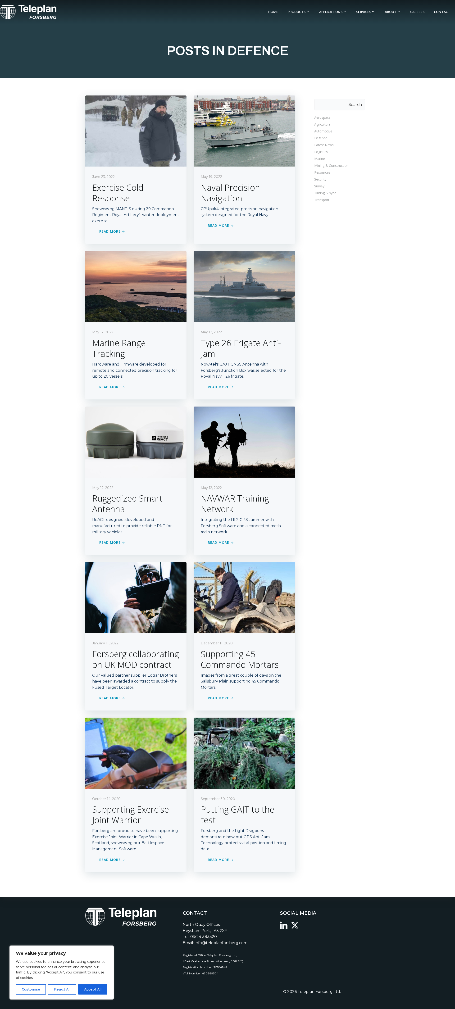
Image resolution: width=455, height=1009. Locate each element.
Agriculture (322, 124)
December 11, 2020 (217, 643)
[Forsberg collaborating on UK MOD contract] (136, 597)
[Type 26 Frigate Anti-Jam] (244, 286)
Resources (322, 172)
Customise (31, 989)
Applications (330, 11)
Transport (321, 200)
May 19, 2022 (211, 177)
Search (355, 104)
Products (296, 11)
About (390, 11)
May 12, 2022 (102, 332)
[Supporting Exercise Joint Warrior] (136, 753)
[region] (61, 973)
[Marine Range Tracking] (136, 286)
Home (273, 11)
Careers (417, 11)
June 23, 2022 (103, 177)
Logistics (321, 151)
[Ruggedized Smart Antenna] (136, 441)
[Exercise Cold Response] (136, 130)
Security (320, 179)
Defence (320, 138)
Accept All (92, 989)
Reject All (62, 989)
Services (363, 11)
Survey (319, 186)
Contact (442, 11)
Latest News (324, 145)
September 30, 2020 (218, 799)
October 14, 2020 (106, 799)
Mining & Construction (331, 165)
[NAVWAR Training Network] (244, 441)
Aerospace (322, 117)
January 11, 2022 (105, 643)
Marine (319, 158)
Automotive (323, 131)
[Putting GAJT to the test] (244, 753)
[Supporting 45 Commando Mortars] (244, 597)
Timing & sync (325, 193)
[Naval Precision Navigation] (244, 130)
